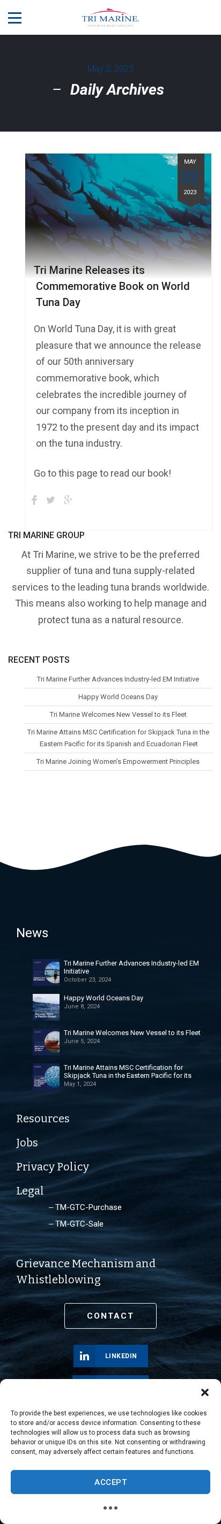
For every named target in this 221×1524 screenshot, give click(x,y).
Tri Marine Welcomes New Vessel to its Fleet (118, 714)
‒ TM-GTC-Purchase (85, 1207)
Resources (43, 1118)
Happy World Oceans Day (118, 697)
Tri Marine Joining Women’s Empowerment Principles (118, 761)
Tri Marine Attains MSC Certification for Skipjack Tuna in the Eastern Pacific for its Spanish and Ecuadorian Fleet (118, 738)
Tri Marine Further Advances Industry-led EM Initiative (118, 679)
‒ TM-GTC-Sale (76, 1224)
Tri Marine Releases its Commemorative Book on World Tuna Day (112, 286)
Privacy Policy (52, 1166)
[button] (205, 1392)
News (32, 932)
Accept (110, 1482)
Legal (30, 1190)
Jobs (27, 1142)
